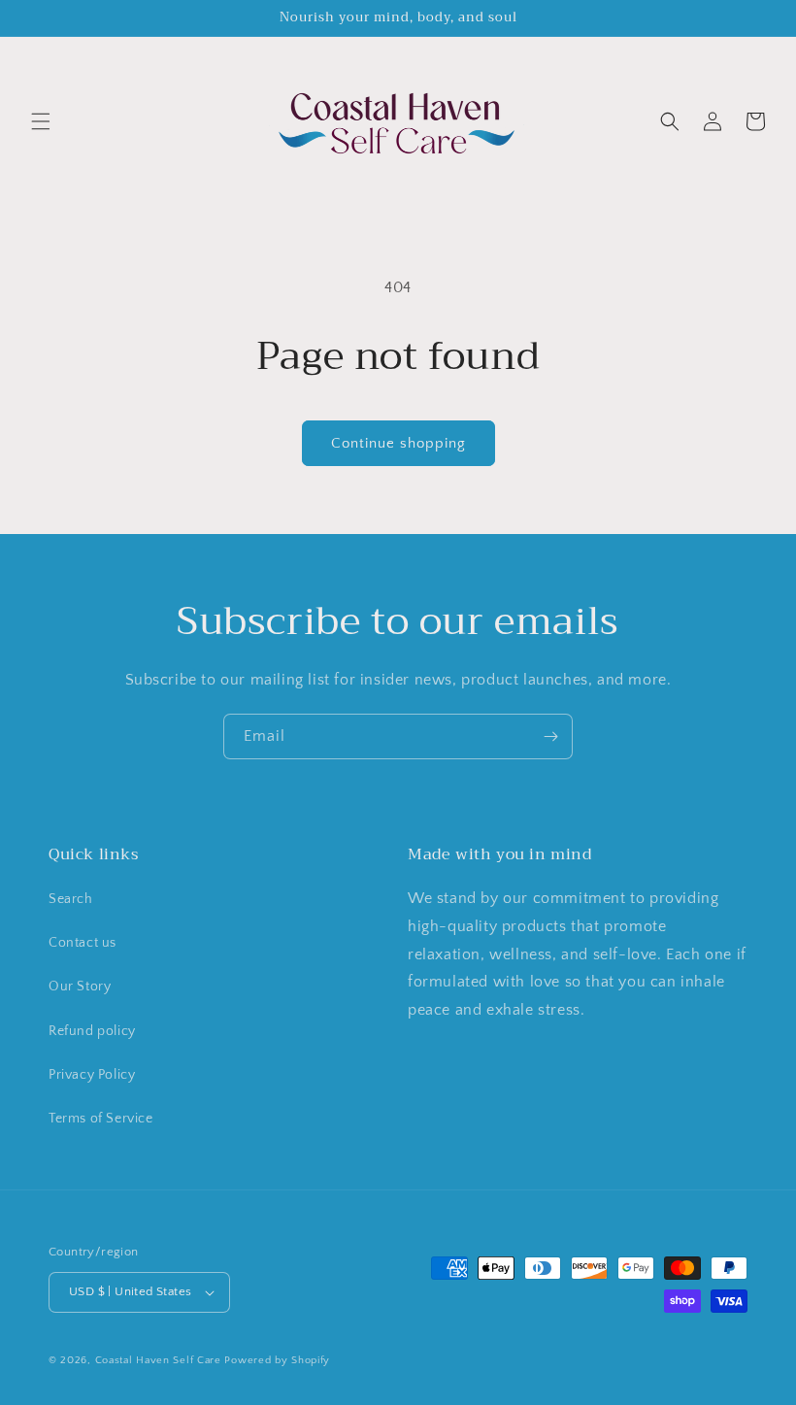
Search (71, 899)
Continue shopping (398, 443)
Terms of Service (101, 1118)
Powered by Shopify (277, 1360)
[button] (40, 121)
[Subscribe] (550, 736)
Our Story (80, 986)
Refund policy (92, 1031)
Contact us (82, 943)
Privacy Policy (92, 1075)
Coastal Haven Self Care (158, 1360)
